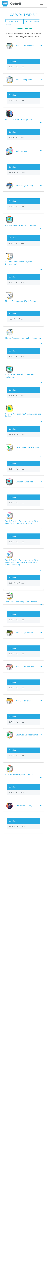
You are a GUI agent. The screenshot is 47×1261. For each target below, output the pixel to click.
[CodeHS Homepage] (13, 3)
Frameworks (14, 21)
